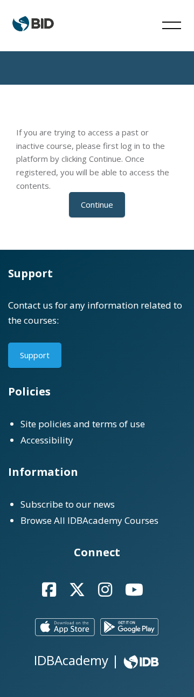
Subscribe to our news (67, 504)
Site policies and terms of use (82, 424)
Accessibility (46, 440)
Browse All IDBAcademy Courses (89, 520)
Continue (97, 204)
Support (35, 355)
